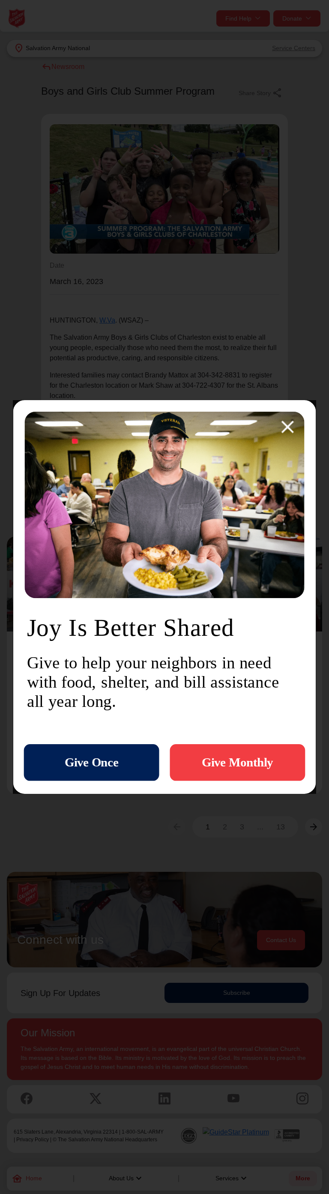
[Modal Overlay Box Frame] (164, 597)
